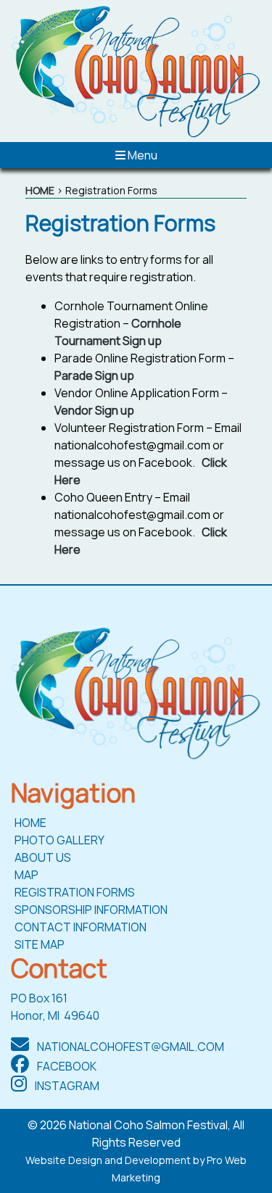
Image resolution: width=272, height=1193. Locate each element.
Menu (141, 155)
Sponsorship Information (91, 910)
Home (30, 823)
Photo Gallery (59, 840)
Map (26, 875)
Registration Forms (75, 892)
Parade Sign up (94, 375)
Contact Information (81, 927)
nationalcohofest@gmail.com (129, 1047)
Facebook (65, 1066)
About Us (43, 857)
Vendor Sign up (94, 410)
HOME (39, 190)
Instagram (66, 1086)
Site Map (40, 944)
